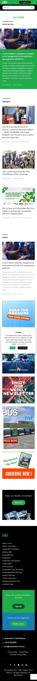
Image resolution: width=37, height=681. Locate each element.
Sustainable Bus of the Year (12, 572)
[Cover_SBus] (18, 427)
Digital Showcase (18, 141)
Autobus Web (7, 552)
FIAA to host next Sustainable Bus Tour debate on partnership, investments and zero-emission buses (18, 211)
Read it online (18, 624)
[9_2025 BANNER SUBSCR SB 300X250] (18, 465)
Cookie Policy (23, 652)
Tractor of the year (9, 578)
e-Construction (7, 567)
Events (16, 178)
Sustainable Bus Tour (20, 218)
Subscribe (18, 503)
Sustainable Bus (8, 555)
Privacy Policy (12, 652)
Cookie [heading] (19, 332)
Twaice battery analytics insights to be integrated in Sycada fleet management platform (18, 56)
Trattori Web (7, 564)
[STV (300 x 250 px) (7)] (18, 313)
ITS (15, 85)
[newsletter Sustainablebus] (18, 389)
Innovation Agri (7, 584)
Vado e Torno (7, 543)
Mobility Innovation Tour (11, 581)
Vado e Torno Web (9, 546)
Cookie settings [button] (22, 348)
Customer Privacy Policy (17, 655)
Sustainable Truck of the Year (12, 569)
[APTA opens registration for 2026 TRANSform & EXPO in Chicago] (18, 160)
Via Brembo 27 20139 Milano (14, 638)
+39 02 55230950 (10, 642)
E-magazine (25, 2)
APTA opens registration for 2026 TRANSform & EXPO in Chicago (16, 172)
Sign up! (18, 606)
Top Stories (20, 85)
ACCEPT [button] (12, 348)
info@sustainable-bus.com (14, 646)
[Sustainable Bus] (4, 2)
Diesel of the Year (8, 575)
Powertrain (6, 558)
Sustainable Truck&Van (10, 549)
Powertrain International (11, 561)
